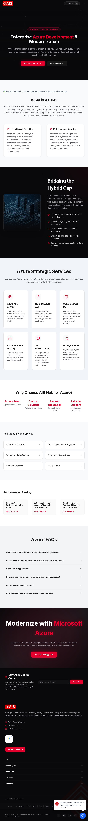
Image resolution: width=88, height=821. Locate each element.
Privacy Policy (36, 814)
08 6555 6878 (13, 725)
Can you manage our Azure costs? (20, 585)
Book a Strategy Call (31, 63)
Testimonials (32, 806)
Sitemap (16, 816)
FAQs (47, 806)
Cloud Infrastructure (57, 63)
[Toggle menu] (83, 3)
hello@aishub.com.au (15, 729)
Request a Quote (15, 749)
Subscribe (76, 682)
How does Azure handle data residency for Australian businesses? (33, 577)
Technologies (10, 766)
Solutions (8, 760)
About (10, 806)
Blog (40, 806)
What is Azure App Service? (17, 569)
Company (9, 784)
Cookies (8, 816)
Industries (9, 778)
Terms (46, 814)
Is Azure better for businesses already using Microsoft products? (32, 552)
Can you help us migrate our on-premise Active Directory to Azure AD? (34, 560)
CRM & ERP (9, 772)
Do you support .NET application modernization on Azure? (29, 593)
